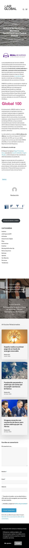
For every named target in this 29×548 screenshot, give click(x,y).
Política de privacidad (20, 503)
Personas (4, 260)
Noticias (14, 24)
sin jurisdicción (18, 76)
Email (3, 479)
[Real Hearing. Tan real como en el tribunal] (14, 59)
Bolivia (4, 179)
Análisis (4, 231)
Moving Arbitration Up (8, 248)
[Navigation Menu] (26, 9)
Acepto (18, 543)
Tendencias (5, 263)
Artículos (4, 236)
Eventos (4, 246)
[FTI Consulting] (14, 213)
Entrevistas (5, 243)
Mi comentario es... (7, 446)
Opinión (4, 255)
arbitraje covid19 (6, 234)
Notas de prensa (6, 250)
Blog (3, 241)
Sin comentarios (15, 41)
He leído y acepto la (15, 503)
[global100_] (12, 106)
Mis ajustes (7, 543)
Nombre (4, 471)
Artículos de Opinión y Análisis (11, 220)
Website (4, 487)
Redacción (10, 39)
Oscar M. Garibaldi (16, 153)
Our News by (5, 258)
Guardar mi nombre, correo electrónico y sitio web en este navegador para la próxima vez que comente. (14, 498)
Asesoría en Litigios (7, 238)
